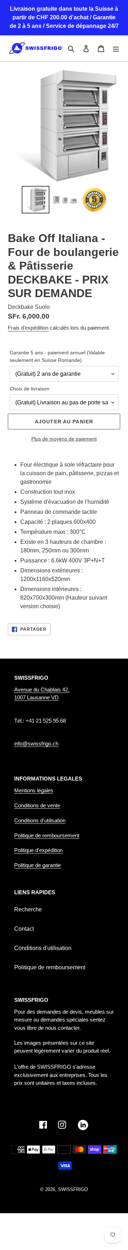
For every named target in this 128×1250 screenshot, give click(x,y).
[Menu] (115, 48)
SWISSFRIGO (73, 1189)
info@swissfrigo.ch (36, 743)
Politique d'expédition (38, 850)
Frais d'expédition (28, 328)
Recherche (28, 909)
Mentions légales (33, 790)
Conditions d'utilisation (39, 820)
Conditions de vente (37, 805)
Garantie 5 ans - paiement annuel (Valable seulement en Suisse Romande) (57, 356)
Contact (24, 929)
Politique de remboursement (46, 835)
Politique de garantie (37, 865)
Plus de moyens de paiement (64, 439)
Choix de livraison (29, 389)
